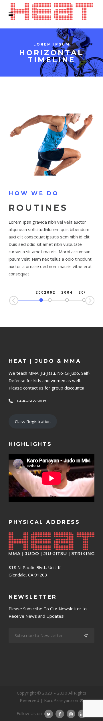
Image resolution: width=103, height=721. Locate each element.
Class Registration (33, 421)
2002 (50, 292)
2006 (84, 292)
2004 (67, 292)
